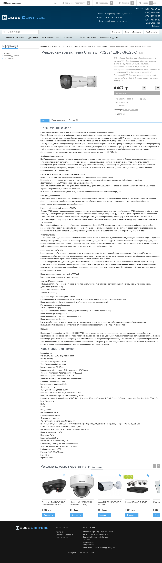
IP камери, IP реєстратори (81, 46)
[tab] (44, 120)
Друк (144, 99)
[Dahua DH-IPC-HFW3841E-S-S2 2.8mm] (110, 486)
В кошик (47, 515)
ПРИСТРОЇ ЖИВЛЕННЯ (87, 38)
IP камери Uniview (100, 46)
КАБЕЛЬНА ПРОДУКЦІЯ (109, 38)
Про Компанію (151, 32)
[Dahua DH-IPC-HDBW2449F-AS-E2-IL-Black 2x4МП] (54, 486)
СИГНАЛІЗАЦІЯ (69, 38)
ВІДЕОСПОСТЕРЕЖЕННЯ (15, 38)
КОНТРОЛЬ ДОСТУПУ (50, 38)
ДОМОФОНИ (33, 38)
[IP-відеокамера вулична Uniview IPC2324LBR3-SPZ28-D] (77, 82)
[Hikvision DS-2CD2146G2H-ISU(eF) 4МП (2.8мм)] (82, 486)
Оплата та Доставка (133, 32)
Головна (43, 46)
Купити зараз (121, 93)
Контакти (116, 32)
